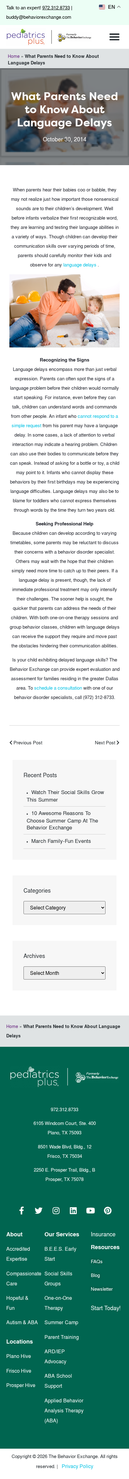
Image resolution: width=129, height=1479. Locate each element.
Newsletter (102, 1289)
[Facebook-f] (21, 1210)
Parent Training (61, 1337)
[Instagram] (56, 1210)
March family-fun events (61, 841)
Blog (95, 1275)
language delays (80, 264)
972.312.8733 (56, 7)
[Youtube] (90, 1210)
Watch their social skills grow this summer (65, 796)
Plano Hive (18, 1356)
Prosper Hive (20, 1385)
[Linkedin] (73, 1210)
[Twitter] (39, 1210)
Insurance (103, 1234)
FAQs (97, 1261)
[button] (114, 37)
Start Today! (106, 1308)
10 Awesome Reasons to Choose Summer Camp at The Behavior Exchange (62, 820)
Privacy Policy (77, 1466)
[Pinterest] (108, 1210)
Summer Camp (61, 1322)
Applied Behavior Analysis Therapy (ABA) (64, 1410)
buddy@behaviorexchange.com (38, 17)
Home (14, 56)
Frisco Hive (18, 1370)
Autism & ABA (22, 1322)
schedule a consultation (58, 688)
